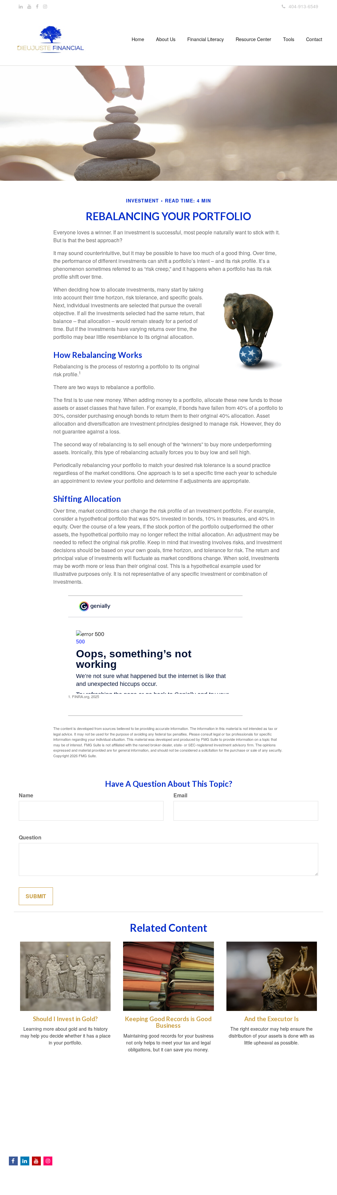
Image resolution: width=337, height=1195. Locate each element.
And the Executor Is (271, 1018)
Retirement (105, 1100)
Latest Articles (108, 1146)
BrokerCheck (261, 1091)
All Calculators (108, 1159)
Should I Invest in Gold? (65, 1018)
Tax (97, 1126)
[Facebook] (37, 6)
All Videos (104, 1152)
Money (101, 1133)
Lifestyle (102, 1139)
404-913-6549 (303, 6)
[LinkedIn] (21, 6)
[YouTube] (29, 6)
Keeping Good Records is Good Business (168, 1022)
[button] (165, 39)
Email (180, 795)
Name (26, 795)
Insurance (104, 1119)
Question (30, 837)
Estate (100, 1113)
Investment (105, 1106)
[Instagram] (45, 6)
